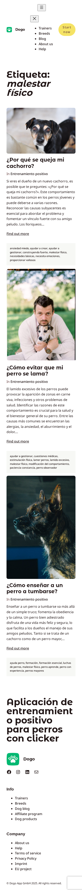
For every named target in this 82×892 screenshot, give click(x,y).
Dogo (20, 29)
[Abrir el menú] (41, 7)
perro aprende (49, 667)
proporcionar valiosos (23, 260)
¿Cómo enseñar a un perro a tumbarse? (35, 588)
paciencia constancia (22, 467)
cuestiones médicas (46, 456)
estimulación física (21, 460)
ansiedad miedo (19, 248)
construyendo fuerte (35, 252)
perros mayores (34, 670)
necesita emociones (48, 256)
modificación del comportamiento (49, 464)
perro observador (46, 467)
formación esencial (50, 663)
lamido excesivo (59, 460)
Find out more (18, 233)
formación (32, 663)
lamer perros (41, 460)
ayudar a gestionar (21, 456)
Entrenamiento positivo (29, 173)
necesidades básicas (22, 256)
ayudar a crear (39, 248)
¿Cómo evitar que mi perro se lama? (35, 371)
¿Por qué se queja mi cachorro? (35, 163)
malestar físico (57, 252)
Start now (67, 29)
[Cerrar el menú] (34, 18)
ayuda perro (17, 663)
